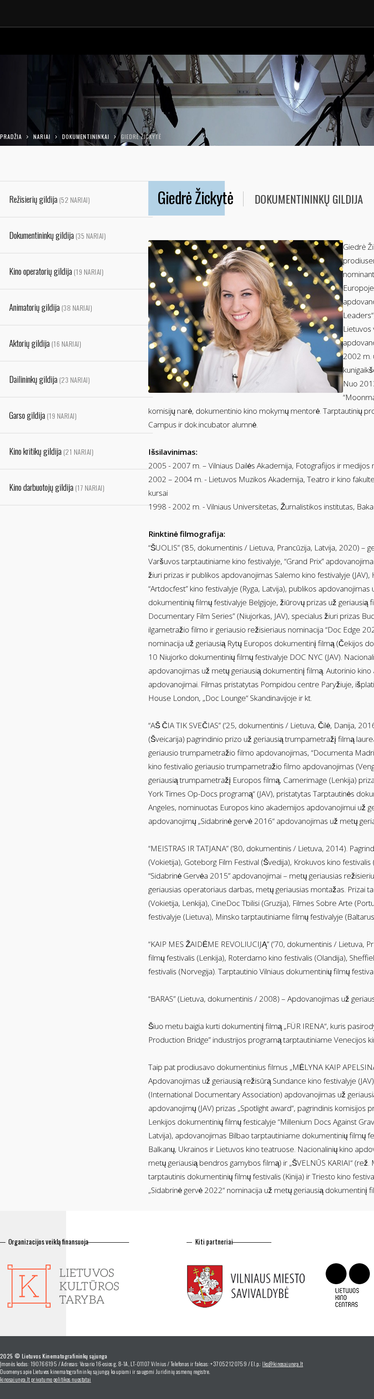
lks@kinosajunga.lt (282, 1364)
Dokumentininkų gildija (309, 198)
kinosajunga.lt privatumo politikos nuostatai (45, 1379)
